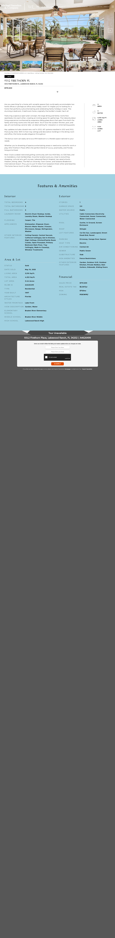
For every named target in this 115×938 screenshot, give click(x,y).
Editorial (107, 6)
